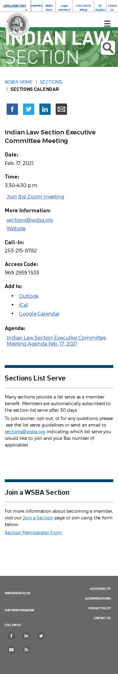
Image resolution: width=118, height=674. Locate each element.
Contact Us (112, 7)
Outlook (28, 296)
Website (16, 229)
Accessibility (100, 588)
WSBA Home (19, 82)
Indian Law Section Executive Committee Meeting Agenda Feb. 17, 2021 (56, 341)
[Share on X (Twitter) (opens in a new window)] (29, 109)
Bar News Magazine (19, 610)
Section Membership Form (33, 532)
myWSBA (36, 5)
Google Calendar (39, 314)
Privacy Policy (99, 608)
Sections (51, 82)
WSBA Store (49, 7)
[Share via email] (61, 109)
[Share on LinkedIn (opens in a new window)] (45, 109)
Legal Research (64, 7)
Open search (108, 48)
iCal (23, 305)
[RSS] (26, 650)
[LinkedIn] (26, 636)
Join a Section (38, 518)
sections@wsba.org (30, 220)
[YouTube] (12, 650)
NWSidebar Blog (17, 593)
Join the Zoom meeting (35, 197)
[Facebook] (12, 636)
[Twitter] (41, 636)
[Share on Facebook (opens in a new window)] (12, 109)
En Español (100, 7)
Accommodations (98, 598)
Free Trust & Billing (83, 7)
